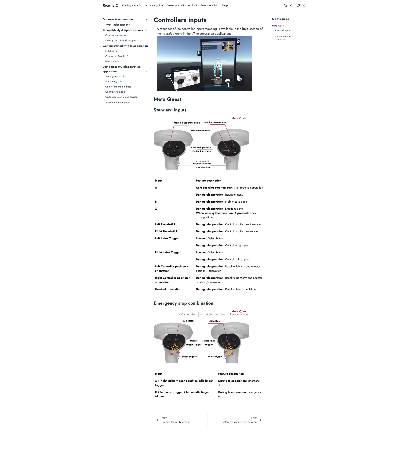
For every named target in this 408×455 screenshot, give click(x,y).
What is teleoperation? (117, 25)
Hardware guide (153, 5)
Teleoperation (209, 5)
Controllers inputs (115, 92)
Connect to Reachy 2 (116, 56)
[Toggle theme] (292, 5)
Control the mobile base (118, 86)
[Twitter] (298, 5)
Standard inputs (283, 30)
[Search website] (285, 5)
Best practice (112, 61)
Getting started (131, 5)
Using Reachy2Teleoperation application (122, 69)
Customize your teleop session (121, 97)
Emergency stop (113, 81)
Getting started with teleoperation (125, 46)
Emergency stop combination (283, 37)
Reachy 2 (110, 5)
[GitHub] (304, 5)
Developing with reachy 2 (182, 5)
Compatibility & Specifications (123, 30)
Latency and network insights (120, 40)
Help (225, 5)
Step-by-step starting (115, 76)
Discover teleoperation (118, 19)
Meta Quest (278, 25)
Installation (111, 51)
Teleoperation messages (117, 102)
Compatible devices (116, 35)
